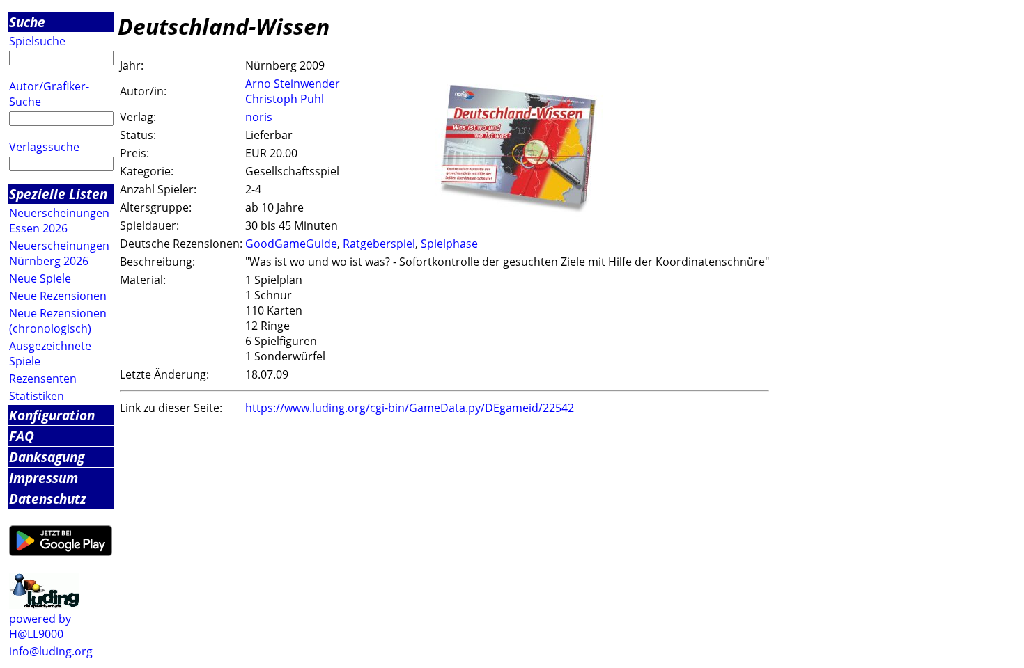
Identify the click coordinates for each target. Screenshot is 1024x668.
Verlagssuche (44, 146)
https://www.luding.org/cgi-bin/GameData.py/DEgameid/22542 (409, 407)
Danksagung (46, 456)
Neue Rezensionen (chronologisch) (58, 320)
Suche (27, 22)
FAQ (21, 436)
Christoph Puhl (284, 98)
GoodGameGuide (291, 243)
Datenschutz (47, 498)
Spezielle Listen (58, 193)
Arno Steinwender (292, 83)
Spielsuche (37, 41)
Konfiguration (52, 415)
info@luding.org (51, 651)
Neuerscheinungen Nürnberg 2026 (59, 253)
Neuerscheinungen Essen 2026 (59, 220)
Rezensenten (43, 378)
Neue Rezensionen (58, 295)
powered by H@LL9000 (40, 626)
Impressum (43, 477)
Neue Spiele (40, 278)
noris (258, 117)
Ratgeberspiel (379, 243)
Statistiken (36, 396)
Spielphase (449, 243)
